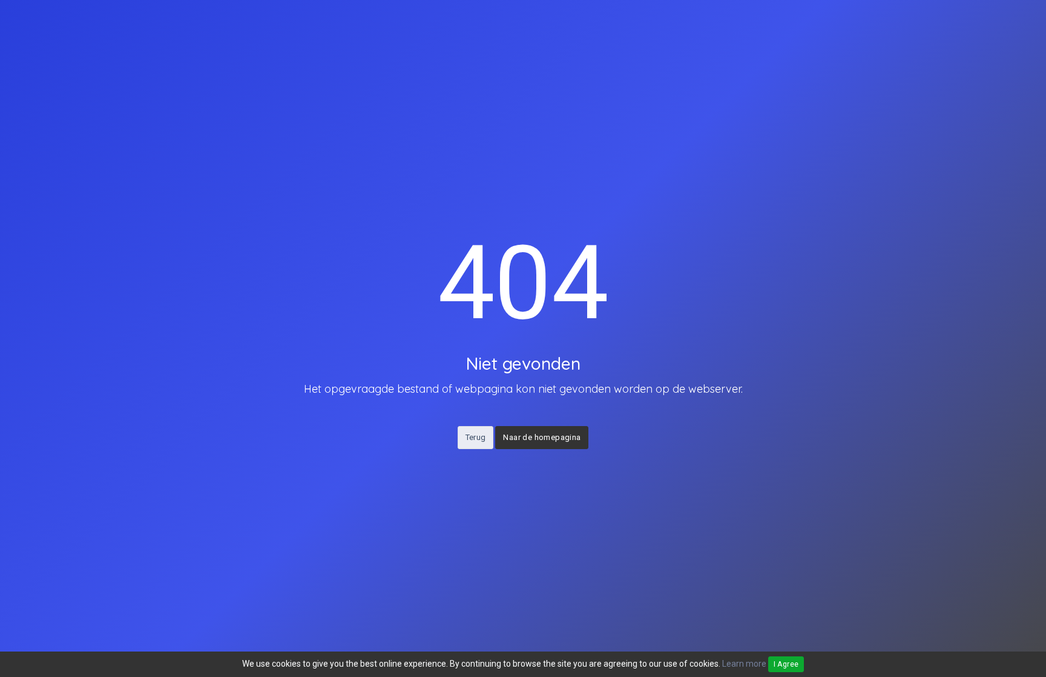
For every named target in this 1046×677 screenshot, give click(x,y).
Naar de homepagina (542, 437)
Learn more (744, 664)
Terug (475, 437)
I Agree (786, 664)
